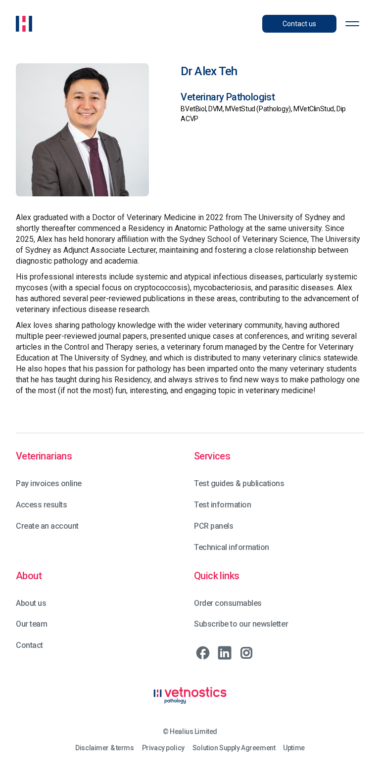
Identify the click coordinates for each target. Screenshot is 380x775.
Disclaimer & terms (104, 748)
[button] (352, 24)
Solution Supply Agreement (234, 748)
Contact (29, 645)
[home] (24, 24)
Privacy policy (163, 748)
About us (31, 603)
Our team (31, 624)
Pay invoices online (49, 483)
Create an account (47, 526)
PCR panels (213, 526)
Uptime (293, 748)
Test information (222, 504)
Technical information (231, 547)
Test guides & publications (239, 483)
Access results (41, 504)
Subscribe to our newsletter (241, 624)
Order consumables (228, 603)
